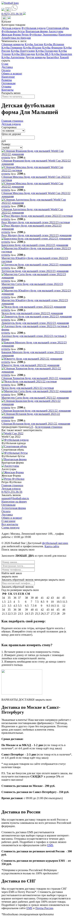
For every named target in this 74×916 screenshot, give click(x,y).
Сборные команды (12, 44)
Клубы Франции (52, 47)
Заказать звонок (11, 495)
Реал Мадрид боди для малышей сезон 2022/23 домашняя (36, 235)
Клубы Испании (54, 44)
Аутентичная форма (13, 508)
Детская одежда (11, 28)
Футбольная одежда (33, 28)
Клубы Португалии (23, 50)
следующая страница (49, 426)
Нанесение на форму (14, 501)
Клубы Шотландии (23, 54)
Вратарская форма (37, 31)
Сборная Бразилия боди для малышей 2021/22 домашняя (36, 410)
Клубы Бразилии (61, 54)
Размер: (6, 144)
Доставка (7, 67)
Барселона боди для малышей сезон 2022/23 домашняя (34, 245)
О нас (4, 63)
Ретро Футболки (32, 34)
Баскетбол (53, 57)
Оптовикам (8, 83)
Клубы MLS (43, 54)
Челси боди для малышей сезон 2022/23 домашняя (32, 313)
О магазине (8, 521)
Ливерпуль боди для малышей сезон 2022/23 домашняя (35, 323)
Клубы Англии (34, 44)
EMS (50, 845)
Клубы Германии (11, 47)
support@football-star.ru (15, 498)
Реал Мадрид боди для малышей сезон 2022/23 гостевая (35, 222)
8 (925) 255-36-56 (11, 491)
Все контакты (9, 524)
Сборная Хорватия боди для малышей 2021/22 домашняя (36, 378)
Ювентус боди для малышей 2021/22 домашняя (30, 365)
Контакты (7, 89)
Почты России (44, 908)
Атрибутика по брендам (16, 37)
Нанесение (65, 34)
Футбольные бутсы (13, 31)
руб (3, 141)
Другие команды (35, 57)
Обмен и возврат (11, 73)
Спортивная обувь (57, 28)
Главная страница (12, 120)
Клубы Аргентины (13, 57)
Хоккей (64, 57)
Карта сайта (52, 546)
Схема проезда (10, 527)
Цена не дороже (11, 133)
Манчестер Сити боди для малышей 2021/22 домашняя (35, 397)
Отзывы (6, 86)
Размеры (6, 80)
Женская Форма (11, 34)
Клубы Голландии (47, 50)
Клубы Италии (32, 47)
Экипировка (50, 34)
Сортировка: (9, 127)
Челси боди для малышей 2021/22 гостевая (27, 387)
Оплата (5, 70)
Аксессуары (55, 31)
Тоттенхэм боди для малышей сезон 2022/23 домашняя (34, 271)
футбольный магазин (55, 543)
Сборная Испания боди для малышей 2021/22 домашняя (35, 423)
